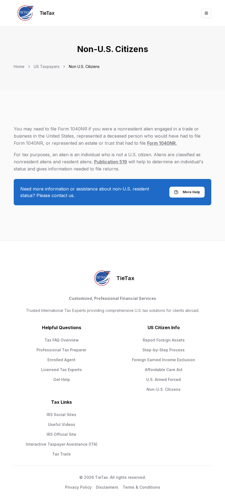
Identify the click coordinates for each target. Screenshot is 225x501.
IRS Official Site (61, 434)
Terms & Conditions (141, 487)
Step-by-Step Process (163, 350)
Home (19, 66)
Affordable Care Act (163, 369)
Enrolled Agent (61, 359)
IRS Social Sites (61, 414)
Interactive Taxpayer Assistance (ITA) (61, 444)
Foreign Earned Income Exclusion (163, 359)
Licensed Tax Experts (61, 369)
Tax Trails (61, 454)
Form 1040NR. (162, 143)
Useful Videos (61, 424)
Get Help (61, 379)
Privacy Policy (78, 487)
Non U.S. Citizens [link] (84, 66)
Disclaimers (107, 487)
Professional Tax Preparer (61, 350)
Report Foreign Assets (164, 340)
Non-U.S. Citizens (164, 389)
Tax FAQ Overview (61, 340)
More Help (191, 192)
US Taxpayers (47, 66)
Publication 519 (110, 161)
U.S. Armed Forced (163, 379)
